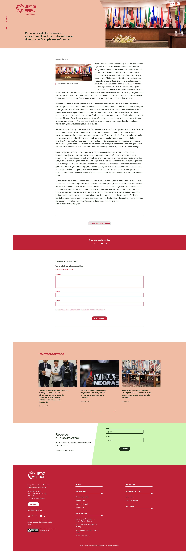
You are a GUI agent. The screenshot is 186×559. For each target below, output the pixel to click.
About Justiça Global (82, 497)
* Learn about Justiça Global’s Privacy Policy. (65, 450)
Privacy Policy (49, 522)
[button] (114, 411)
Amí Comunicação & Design (105, 545)
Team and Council (81, 504)
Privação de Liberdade (101, 223)
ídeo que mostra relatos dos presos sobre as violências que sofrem (108, 106)
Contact (129, 506)
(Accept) (29, 524)
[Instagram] (29, 516)
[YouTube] (40, 516)
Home (78, 485)
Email (58, 301)
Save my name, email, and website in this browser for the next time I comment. (81, 310)
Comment (59, 274)
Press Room (129, 497)
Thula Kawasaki (116, 545)
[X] (32, 516)
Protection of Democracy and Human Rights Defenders (85, 520)
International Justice (82, 536)
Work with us (79, 507)
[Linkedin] (44, 516)
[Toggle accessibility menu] (6, 28)
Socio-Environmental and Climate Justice (86, 531)
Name (58, 291)
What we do (81, 513)
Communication (132, 491)
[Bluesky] (48, 516)
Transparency (80, 500)
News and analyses (131, 500)
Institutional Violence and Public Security (86, 525)
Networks (130, 485)
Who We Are (80, 491)
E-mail (108, 437)
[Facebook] (36, 516)
